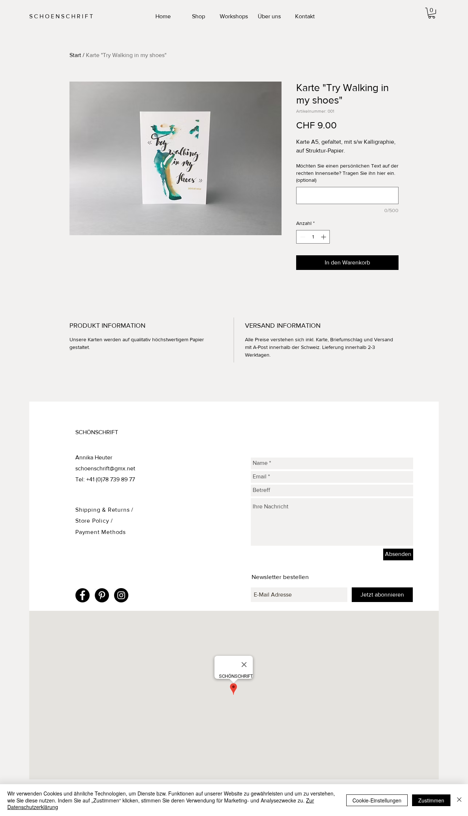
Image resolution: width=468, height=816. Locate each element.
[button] (431, 13)
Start (75, 55)
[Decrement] (301, 236)
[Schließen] (459, 800)
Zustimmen (431, 800)
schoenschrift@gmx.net (105, 468)
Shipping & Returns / (104, 510)
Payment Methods (100, 532)
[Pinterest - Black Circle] (102, 595)
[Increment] (324, 236)
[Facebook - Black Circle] (82, 595)
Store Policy (93, 521)
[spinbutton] (313, 236)
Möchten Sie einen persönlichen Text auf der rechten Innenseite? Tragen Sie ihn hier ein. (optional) (347, 173)
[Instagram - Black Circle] (121, 595)
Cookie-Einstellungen (376, 800)
